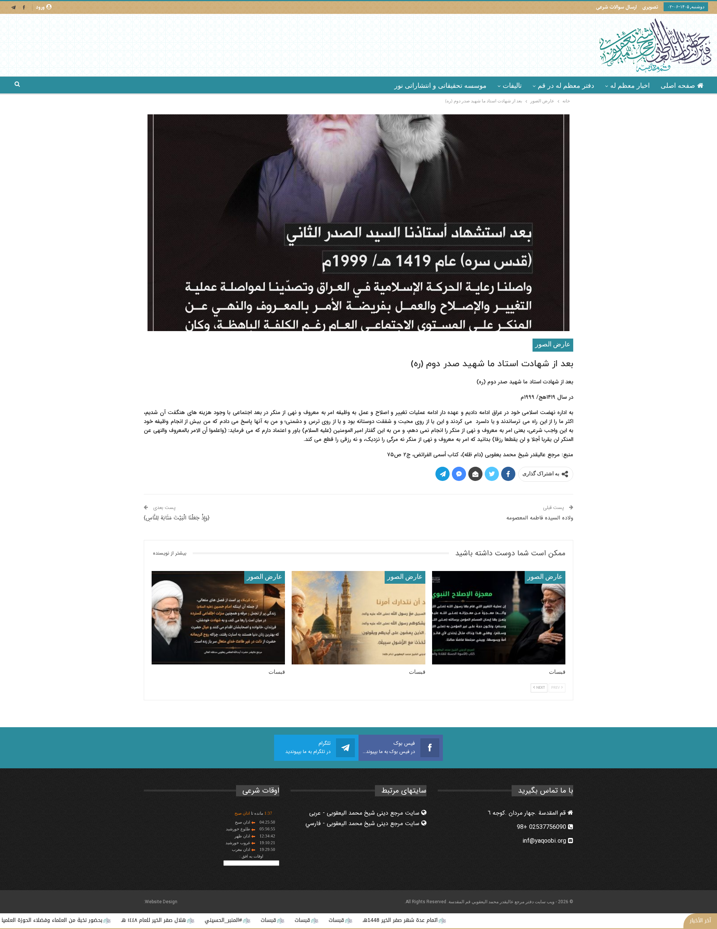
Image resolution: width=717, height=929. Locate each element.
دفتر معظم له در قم (566, 85)
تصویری (650, 7)
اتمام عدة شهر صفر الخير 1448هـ (455, 920)
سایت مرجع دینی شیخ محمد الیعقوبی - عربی (365, 813)
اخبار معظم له (630, 85)
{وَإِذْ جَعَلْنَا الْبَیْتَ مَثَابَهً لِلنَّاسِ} (176, 517)
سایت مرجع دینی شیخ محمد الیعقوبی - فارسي (363, 823)
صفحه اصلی (678, 85)
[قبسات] (498, 617)
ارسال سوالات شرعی (616, 7)
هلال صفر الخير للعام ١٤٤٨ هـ (209, 920)
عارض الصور (553, 344)
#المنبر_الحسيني (279, 920)
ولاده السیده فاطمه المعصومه (539, 517)
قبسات (392, 920)
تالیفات (512, 85)
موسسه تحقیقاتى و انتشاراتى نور (440, 85)
